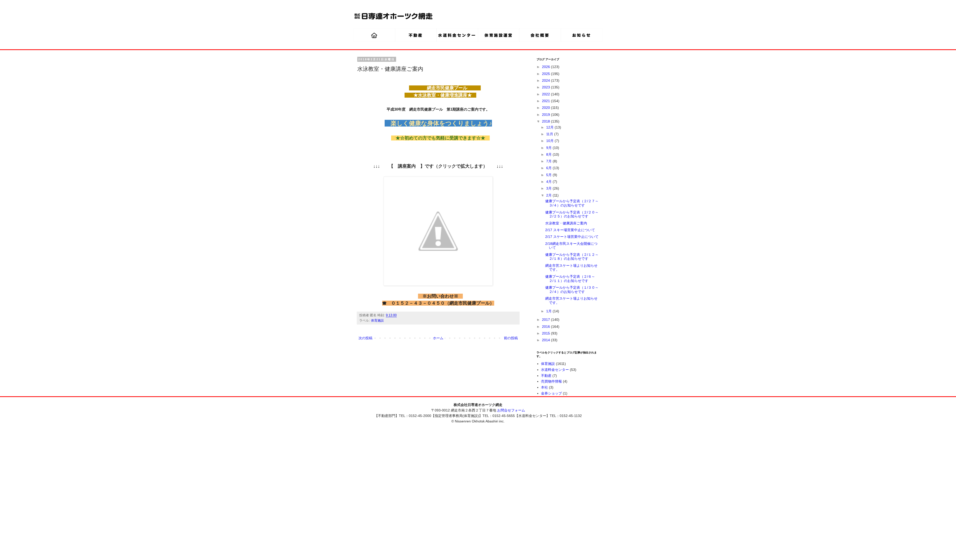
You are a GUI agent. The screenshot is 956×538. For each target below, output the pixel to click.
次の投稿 (365, 338)
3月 (549, 188)
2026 (546, 67)
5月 (549, 175)
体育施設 (377, 320)
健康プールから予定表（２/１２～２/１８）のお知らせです (571, 257)
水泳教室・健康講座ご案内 (566, 223)
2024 (546, 80)
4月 (549, 182)
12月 (550, 127)
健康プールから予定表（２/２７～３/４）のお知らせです (571, 203)
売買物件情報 (551, 381)
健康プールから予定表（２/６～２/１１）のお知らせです (570, 278)
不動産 (546, 376)
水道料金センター (555, 370)
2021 (546, 101)
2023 (546, 87)
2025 (546, 74)
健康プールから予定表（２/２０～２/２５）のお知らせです (571, 214)
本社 (544, 387)
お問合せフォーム (511, 410)
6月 (549, 168)
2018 (546, 121)
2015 (546, 333)
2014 (546, 340)
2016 (546, 327)
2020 (546, 108)
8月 (549, 154)
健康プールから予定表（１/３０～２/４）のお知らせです (571, 289)
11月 (550, 134)
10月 (550, 141)
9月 (549, 148)
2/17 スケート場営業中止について (571, 237)
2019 (546, 115)
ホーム (438, 338)
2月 (549, 195)
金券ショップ (551, 393)
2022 (546, 94)
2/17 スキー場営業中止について (570, 230)
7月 (549, 161)
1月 (549, 311)
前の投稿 (511, 338)
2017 (546, 320)
